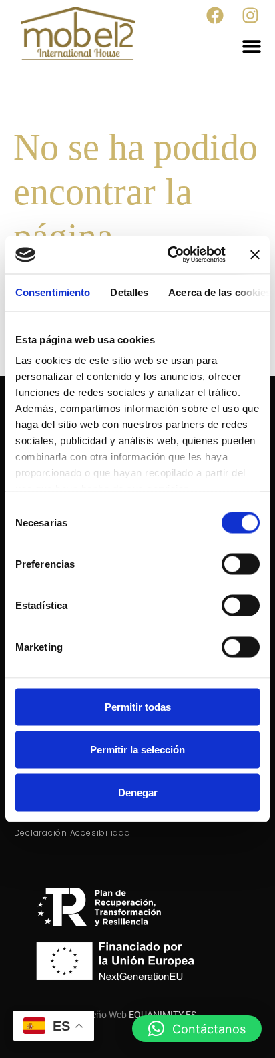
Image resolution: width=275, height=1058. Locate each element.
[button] (252, 46)
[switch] (241, 563)
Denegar (138, 792)
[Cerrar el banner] (255, 254)
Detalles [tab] (129, 291)
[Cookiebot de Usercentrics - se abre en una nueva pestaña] (170, 255)
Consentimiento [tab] (52, 291)
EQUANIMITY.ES (162, 1014)
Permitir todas (138, 706)
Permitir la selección (137, 749)
